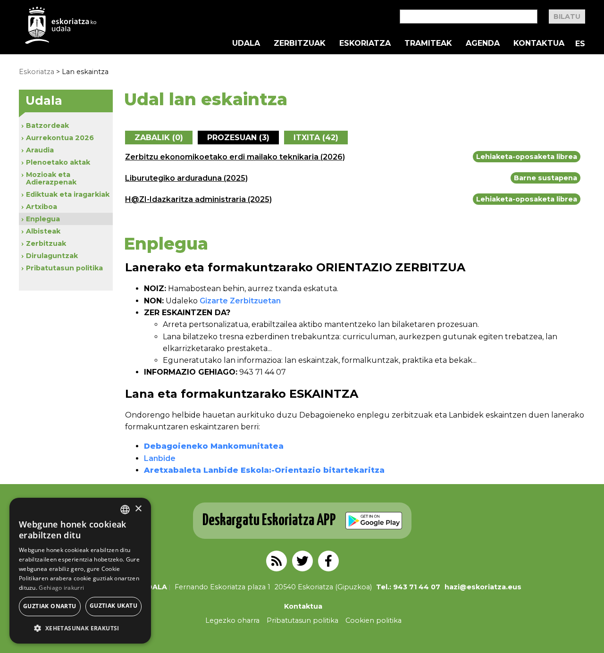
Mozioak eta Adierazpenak (51, 178)
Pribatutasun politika (64, 268)
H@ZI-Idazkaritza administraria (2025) (198, 199)
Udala (246, 43)
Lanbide (160, 458)
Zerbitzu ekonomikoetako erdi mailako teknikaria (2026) (235, 156)
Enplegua (43, 219)
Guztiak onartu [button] (49, 606)
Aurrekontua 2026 (60, 138)
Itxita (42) (316, 137)
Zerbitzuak (300, 43)
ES (580, 43)
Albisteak (43, 231)
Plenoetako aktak (58, 162)
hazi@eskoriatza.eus (483, 587)
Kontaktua (538, 43)
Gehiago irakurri (61, 588)
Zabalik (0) (158, 137)
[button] (80, 628)
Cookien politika (373, 620)
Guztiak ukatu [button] (113, 606)
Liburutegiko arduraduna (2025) (186, 178)
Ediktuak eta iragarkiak (67, 194)
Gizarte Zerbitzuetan (240, 300)
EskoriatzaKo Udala (61, 25)
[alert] (80, 571)
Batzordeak (47, 125)
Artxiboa (41, 206)
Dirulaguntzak (52, 255)
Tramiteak (428, 43)
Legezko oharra (232, 620)
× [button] (138, 508)
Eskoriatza (365, 43)
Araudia (40, 150)
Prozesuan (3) (238, 137)
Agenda (483, 43)
